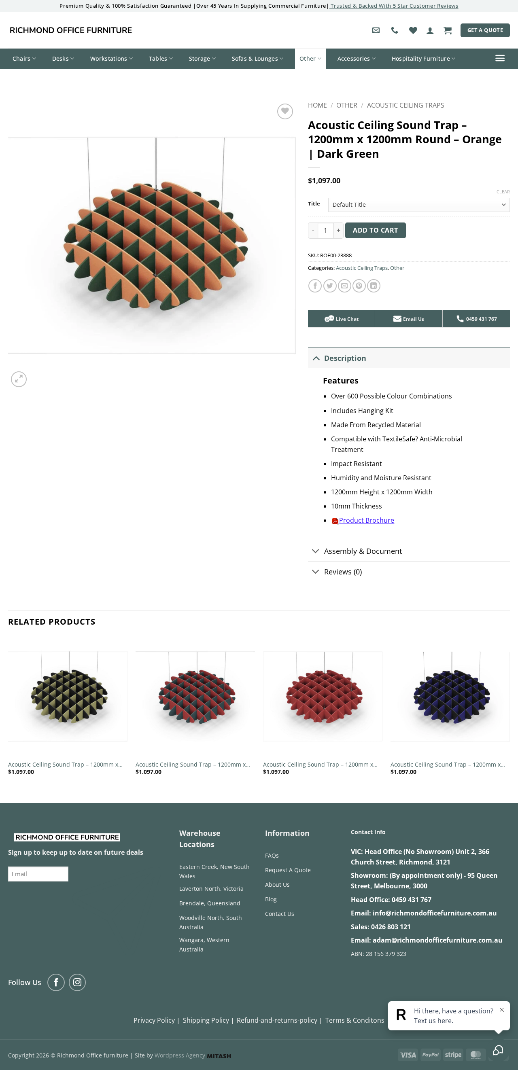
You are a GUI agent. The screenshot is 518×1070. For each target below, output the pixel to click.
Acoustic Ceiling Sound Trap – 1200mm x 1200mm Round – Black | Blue (446, 765)
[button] (430, 30)
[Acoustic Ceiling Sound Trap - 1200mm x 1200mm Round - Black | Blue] (450, 696)
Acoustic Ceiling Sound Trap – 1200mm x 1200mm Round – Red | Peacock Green (191, 765)
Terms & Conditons (354, 1020)
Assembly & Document (363, 551)
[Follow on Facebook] (56, 982)
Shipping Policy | (208, 1020)
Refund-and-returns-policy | (280, 1020)
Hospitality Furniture (421, 58)
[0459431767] (395, 30)
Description (345, 358)
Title (314, 204)
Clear (503, 192)
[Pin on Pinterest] (359, 285)
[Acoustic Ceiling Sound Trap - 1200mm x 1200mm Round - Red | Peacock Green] (195, 696)
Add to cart (375, 230)
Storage (199, 58)
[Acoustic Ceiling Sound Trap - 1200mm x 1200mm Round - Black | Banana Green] (67, 696)
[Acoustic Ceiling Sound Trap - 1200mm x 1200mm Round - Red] (322, 696)
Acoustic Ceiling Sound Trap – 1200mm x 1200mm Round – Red (318, 765)
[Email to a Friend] (344, 285)
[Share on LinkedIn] (373, 285)
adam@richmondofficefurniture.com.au (438, 940)
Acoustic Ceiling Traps (405, 105)
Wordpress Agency (181, 1055)
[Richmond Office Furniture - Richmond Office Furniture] (71, 30)
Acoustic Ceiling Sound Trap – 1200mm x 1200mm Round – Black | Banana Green (63, 765)
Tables (158, 58)
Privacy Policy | (157, 1020)
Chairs (22, 58)
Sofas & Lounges (255, 58)
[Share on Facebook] (315, 285)
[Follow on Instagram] (77, 982)
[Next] (509, 713)
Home (317, 105)
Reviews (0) (343, 571)
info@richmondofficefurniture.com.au (435, 913)
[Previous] (8, 713)
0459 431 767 (411, 899)
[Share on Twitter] (330, 285)
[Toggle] (316, 358)
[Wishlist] (413, 30)
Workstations (108, 58)
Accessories (354, 58)
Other (307, 58)
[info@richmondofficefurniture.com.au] (377, 30)
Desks (60, 58)
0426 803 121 (391, 926)
